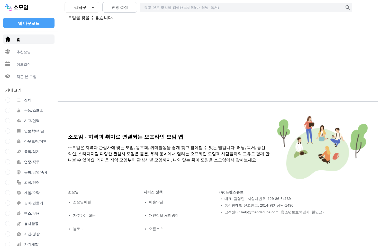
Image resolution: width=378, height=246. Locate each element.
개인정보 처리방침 (164, 215)
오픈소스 (156, 229)
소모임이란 (82, 202)
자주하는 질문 (84, 215)
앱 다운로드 (29, 23)
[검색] (347, 7)
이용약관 (156, 202)
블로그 (78, 229)
